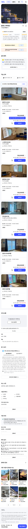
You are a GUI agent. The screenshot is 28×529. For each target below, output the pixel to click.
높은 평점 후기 (9, 353)
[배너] (14, 45)
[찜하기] (23, 25)
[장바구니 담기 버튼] (12, 123)
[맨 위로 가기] (25, 521)
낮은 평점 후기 (19, 353)
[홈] (3, 2)
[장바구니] (25, 1)
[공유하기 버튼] (26, 25)
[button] (15, 1)
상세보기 (3, 113)
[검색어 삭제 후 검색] (19, 2)
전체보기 (24, 31)
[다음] (20, 505)
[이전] (8, 505)
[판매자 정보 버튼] (26, 462)
